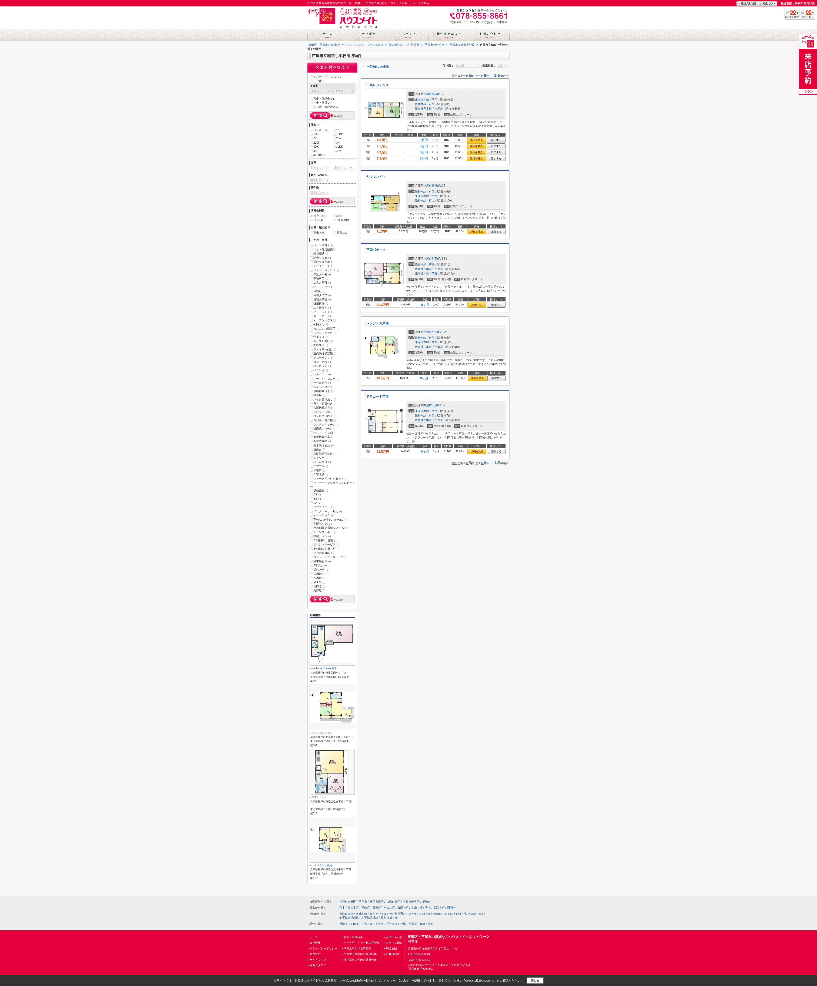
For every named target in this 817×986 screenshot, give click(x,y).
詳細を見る (476, 139)
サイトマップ (318, 959)
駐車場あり (322, 561)
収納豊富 (320, 490)
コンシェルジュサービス (330, 557)
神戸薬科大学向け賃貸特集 (360, 959)
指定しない (320, 215)
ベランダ (320, 370)
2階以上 (320, 565)
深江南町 (438, 907)
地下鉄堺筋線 (452, 913)
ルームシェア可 (324, 332)
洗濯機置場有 (323, 407)
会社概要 (315, 942)
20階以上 (320, 577)
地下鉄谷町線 (369, 917)
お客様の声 (393, 954)
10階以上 (320, 573)
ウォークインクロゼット (330, 478)
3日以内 (318, 220)
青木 (428, 907)
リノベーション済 (326, 270)
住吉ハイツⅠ (319, 797)
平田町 (436, 332)
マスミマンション (322, 732)
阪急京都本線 (389, 917)
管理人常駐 (322, 299)
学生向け (320, 336)
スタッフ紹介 (394, 942)
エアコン (320, 466)
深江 (394, 923)
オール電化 (322, 382)
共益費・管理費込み (325, 106)
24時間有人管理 (325, 540)
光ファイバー (323, 507)
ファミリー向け (324, 349)
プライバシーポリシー (323, 948)
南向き (319, 586)
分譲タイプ (322, 295)
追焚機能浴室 (323, 436)
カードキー (322, 316)
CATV (318, 502)
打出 (431, 200)
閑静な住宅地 (323, 261)
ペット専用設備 (324, 249)
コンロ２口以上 (324, 416)
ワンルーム (320, 130)
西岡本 (451, 907)
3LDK (339, 146)
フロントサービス (326, 544)
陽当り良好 (322, 257)
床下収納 (320, 474)
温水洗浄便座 (323, 445)
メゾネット (322, 366)
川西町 (436, 258)
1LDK (339, 134)
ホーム (314, 937)
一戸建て (318, 81)
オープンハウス (324, 320)
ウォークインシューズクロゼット (332, 484)
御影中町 (402, 907)
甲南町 (365, 907)
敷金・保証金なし (324, 98)
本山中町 (416, 907)
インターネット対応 (327, 511)
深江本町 (353, 907)
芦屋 (434, 99)
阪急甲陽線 (435, 913)
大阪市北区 (393, 901)
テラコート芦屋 (377, 396)
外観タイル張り (324, 412)
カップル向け (323, 341)
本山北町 (389, 907)
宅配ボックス (323, 523)
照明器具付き (323, 391)
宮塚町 (436, 94)
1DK (316, 134)
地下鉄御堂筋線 (349, 917)
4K (315, 151)
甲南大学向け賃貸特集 (357, 948)
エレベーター (323, 386)
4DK (338, 151)
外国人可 (320, 324)
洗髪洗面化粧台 (324, 453)
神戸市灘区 (377, 901)
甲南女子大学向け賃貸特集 (360, 954)
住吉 (364, 923)
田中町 (377, 907)
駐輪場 (319, 395)
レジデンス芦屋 (377, 323)
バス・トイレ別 (324, 432)
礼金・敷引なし (323, 102)
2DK (338, 138)
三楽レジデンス (377, 85)
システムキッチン (326, 424)
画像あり (318, 232)
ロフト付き (322, 362)
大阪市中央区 (411, 901)
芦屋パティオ (376, 249)
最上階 (319, 582)
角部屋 (319, 590)
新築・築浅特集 (353, 937)
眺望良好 (320, 303)
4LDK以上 (319, 155)
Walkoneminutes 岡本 (324, 668)
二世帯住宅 (322, 307)
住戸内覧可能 (323, 553)
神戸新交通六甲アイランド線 (407, 913)
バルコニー (322, 374)
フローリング (323, 357)
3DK (316, 146)
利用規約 (315, 954)
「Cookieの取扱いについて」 (480, 980)
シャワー (320, 457)
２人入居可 (322, 282)
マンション (336, 76)
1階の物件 (321, 569)
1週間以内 (342, 220)
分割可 (319, 291)
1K (338, 130)
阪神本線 (420, 104)
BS (317, 498)
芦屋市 (427, 94)
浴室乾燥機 (322, 441)
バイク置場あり (324, 399)
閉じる (535, 980)
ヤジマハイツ (376, 176)
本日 (339, 215)
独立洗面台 (322, 462)
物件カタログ (318, 965)
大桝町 (436, 405)
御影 (422, 923)
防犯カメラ (322, 536)
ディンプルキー (324, 532)
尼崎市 (426, 901)
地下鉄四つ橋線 (473, 913)
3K (338, 142)
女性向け (320, 345)
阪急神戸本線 (423, 108)
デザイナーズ (323, 266)
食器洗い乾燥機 (324, 420)
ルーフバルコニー (326, 378)
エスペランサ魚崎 (322, 865)
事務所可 (320, 278)
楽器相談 (320, 253)
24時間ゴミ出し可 (326, 548)
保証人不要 (322, 274)
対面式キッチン (324, 428)
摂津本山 (344, 923)
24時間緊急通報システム (330, 527)
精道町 (436, 185)
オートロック (323, 515)
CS (317, 494)
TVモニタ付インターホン (330, 519)
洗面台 (319, 449)
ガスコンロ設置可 (326, 328)
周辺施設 (391, 948)
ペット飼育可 (323, 245)
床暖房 (319, 470)
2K (315, 138)
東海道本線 (422, 99)
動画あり (342, 232)
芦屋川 (438, 108)
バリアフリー (323, 286)
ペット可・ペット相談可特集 (362, 942)
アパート (318, 76)
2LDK (316, 142)
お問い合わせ (394, 937)
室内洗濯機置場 (324, 353)
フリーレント (323, 312)
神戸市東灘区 (347, 901)
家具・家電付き (324, 403)
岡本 (342, 907)
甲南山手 (383, 923)
